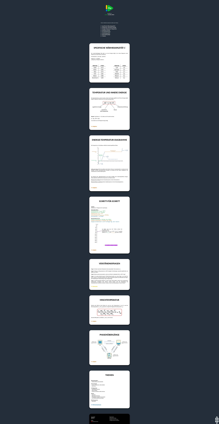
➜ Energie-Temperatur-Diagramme (109, 29)
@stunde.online (95, 421)
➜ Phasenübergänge (105, 34)
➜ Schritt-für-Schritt (105, 30)
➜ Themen (103, 36)
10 (116, 245)
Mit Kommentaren (96, 404)
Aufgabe (94, 250)
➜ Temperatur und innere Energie (108, 27)
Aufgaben (94, 126)
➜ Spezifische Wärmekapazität (108, 26)
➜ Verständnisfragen (105, 31)
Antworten (95, 286)
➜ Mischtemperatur (105, 33)
